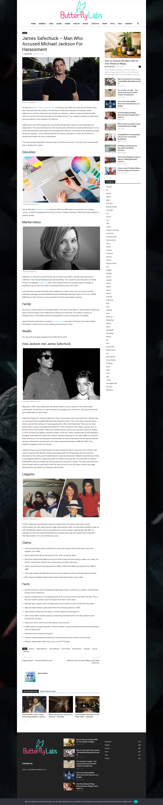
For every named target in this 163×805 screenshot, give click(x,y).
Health (76, 24)
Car (107, 213)
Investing (109, 300)
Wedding (109, 390)
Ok (136, 801)
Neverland (87, 649)
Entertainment (111, 237)
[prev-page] (23, 721)
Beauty (108, 193)
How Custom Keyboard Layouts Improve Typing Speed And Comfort (129, 159)
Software (109, 363)
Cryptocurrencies (112, 230)
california (31, 649)
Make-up (109, 317)
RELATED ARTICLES (30, 691)
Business (109, 203)
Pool (107, 343)
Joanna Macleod (110, 66)
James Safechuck (54, 649)
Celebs (59, 24)
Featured (109, 253)
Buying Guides (111, 207)
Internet (109, 297)
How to (108, 293)
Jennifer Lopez (58, 321)
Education (110, 233)
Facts (108, 243)
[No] (160, 802)
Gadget (108, 270)
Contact (128, 24)
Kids (107, 303)
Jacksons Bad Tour (42, 649)
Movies (108, 323)
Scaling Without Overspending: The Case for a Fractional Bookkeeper (129, 137)
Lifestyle (95, 24)
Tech (120, 24)
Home (33, 24)
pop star (94, 649)
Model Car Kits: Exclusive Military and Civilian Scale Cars (83, 662)
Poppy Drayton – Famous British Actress (37, 661)
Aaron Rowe (28, 54)
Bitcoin (108, 197)
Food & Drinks (111, 263)
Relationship (110, 350)
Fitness (108, 260)
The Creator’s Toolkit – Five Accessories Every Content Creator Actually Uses (128, 92)
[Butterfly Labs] (81, 10)
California (43, 283)
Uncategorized (111, 383)
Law (107, 307)
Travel (108, 380)
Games (67, 24)
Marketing (110, 320)
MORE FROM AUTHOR (48, 691)
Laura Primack (66, 649)
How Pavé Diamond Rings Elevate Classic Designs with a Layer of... (128, 115)
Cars (51, 24)
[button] (138, 24)
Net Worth (110, 330)
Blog (107, 200)
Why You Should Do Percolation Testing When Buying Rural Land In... (129, 81)
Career (108, 217)
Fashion (109, 250)
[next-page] (27, 721)
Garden (109, 280)
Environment (111, 240)
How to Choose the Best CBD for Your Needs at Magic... (121, 62)
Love (107, 313)
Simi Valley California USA (44, 107)
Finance (109, 257)
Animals (42, 24)
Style (112, 24)
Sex (107, 353)
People (108, 337)
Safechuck (26, 651)
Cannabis (109, 210)
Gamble (109, 273)
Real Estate (110, 347)
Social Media (111, 360)
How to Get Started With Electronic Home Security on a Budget (129, 104)
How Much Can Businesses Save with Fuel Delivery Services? (127, 148)
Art (107, 190)
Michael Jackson (77, 649)
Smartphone (110, 357)
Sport (104, 24)
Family (108, 247)
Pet (107, 340)
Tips (107, 377)
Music (108, 327)
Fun (107, 267)
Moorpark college (42, 209)
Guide (108, 283)
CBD (107, 223)
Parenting (109, 333)
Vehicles (109, 387)
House (85, 24)
